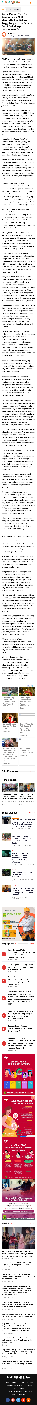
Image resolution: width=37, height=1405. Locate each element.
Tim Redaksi (12, 33)
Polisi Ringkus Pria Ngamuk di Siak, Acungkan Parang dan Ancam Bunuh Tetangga (26, 798)
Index (31, 771)
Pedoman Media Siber (14, 1385)
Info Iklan (29, 1382)
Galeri (2, 1372)
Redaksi (21, 1382)
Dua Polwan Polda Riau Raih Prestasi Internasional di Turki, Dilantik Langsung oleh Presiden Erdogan (23, 823)
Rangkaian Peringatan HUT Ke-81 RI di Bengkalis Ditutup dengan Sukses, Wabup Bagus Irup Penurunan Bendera (18, 1304)
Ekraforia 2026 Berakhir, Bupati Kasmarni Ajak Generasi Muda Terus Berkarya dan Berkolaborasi (17, 1340)
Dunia (8, 9)
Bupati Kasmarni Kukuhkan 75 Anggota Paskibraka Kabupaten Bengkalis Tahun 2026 (17, 1363)
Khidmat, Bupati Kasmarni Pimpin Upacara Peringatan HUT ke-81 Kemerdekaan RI (18, 1315)
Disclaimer (29, 1385)
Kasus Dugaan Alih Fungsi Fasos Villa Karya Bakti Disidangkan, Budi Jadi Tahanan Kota (16, 1264)
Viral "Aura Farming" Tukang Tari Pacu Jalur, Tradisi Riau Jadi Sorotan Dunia (22, 839)
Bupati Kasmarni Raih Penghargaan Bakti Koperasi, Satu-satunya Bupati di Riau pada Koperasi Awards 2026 (17, 1253)
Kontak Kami (19, 1388)
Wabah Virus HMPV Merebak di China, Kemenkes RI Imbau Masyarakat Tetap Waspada (20, 857)
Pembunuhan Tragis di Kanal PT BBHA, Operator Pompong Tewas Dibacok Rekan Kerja (9, 798)
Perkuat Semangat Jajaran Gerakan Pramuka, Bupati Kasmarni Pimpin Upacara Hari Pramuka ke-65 (18, 1276)
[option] (10, 795)
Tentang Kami (10, 1382)
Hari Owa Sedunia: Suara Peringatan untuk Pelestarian (22, 874)
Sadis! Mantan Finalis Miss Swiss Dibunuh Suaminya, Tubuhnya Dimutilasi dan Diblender (23, 891)
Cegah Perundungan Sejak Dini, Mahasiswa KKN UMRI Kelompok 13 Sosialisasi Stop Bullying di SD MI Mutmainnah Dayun (18, 1352)
